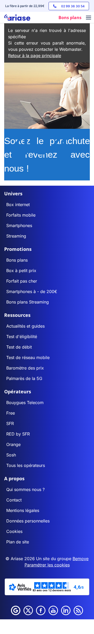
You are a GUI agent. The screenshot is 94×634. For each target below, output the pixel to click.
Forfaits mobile (21, 215)
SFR (10, 423)
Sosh (11, 454)
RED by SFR (18, 434)
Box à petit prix (21, 270)
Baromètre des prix (25, 368)
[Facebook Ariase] (40, 610)
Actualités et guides (25, 326)
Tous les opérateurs (25, 465)
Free (10, 413)
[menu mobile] (88, 18)
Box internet (18, 204)
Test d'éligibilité (21, 336)
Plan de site (17, 541)
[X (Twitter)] (28, 610)
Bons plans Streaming (27, 302)
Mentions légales (22, 510)
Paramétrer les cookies (47, 564)
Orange (13, 444)
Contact (14, 500)
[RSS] (78, 610)
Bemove (81, 558)
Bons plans (17, 260)
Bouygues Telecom (25, 402)
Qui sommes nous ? (25, 489)
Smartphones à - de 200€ (31, 291)
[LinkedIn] (65, 610)
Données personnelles (28, 520)
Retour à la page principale (34, 55)
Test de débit (19, 347)
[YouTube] (53, 610)
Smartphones (19, 225)
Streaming (16, 236)
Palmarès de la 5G (24, 378)
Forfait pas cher (21, 281)
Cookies (14, 531)
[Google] (15, 610)
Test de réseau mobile (28, 357)
